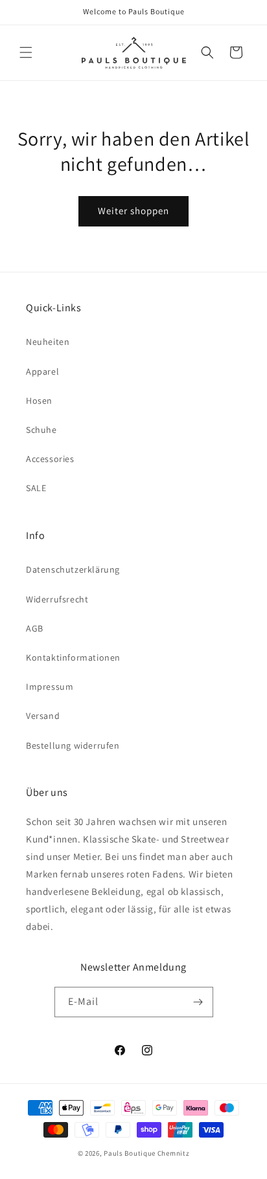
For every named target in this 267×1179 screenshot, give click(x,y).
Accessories (50, 459)
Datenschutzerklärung (73, 569)
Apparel (42, 371)
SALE (36, 488)
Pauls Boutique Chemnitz (146, 1153)
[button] (26, 52)
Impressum (49, 686)
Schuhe (41, 429)
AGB (34, 628)
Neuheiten (47, 341)
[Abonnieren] (198, 1002)
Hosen (39, 400)
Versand (43, 716)
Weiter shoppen (133, 210)
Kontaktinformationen (73, 657)
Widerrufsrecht (57, 599)
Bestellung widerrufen (73, 745)
